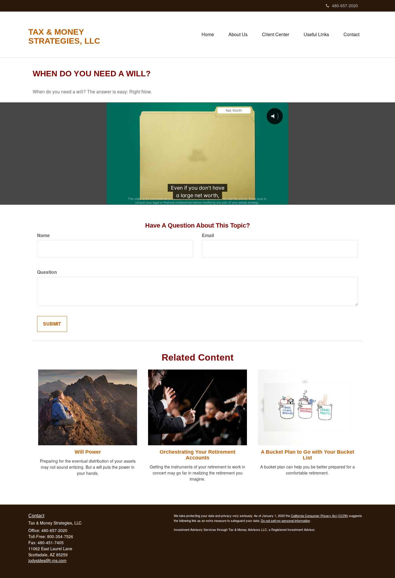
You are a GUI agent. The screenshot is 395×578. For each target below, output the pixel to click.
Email (208, 235)
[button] (238, 34)
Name (43, 235)
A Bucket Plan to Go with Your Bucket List (307, 455)
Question (47, 272)
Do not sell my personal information (285, 520)
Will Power (88, 452)
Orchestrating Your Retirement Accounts (197, 455)
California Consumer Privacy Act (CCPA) (319, 515)
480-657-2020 (345, 5)
